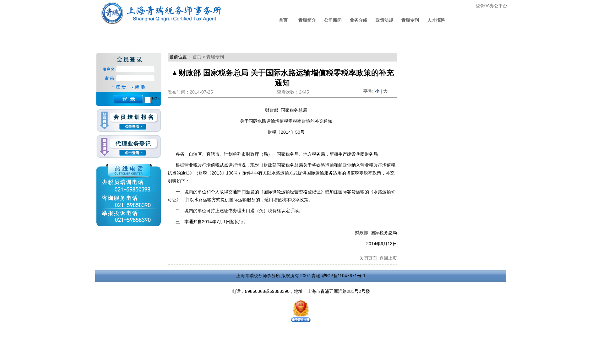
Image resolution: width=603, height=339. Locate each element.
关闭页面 (368, 258)
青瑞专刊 (410, 20)
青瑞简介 (307, 20)
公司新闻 (333, 20)
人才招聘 (436, 20)
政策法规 (384, 20)
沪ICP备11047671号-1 (344, 275)
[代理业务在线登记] (128, 147)
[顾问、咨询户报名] (128, 122)
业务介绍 (358, 20)
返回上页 (388, 258)
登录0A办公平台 (491, 5)
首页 (283, 20)
